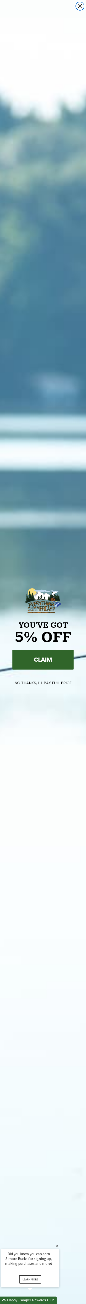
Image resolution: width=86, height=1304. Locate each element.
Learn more (30, 1279)
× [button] (57, 1245)
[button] (36, 1300)
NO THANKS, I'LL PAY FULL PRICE (43, 683)
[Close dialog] (80, 6)
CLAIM (43, 660)
